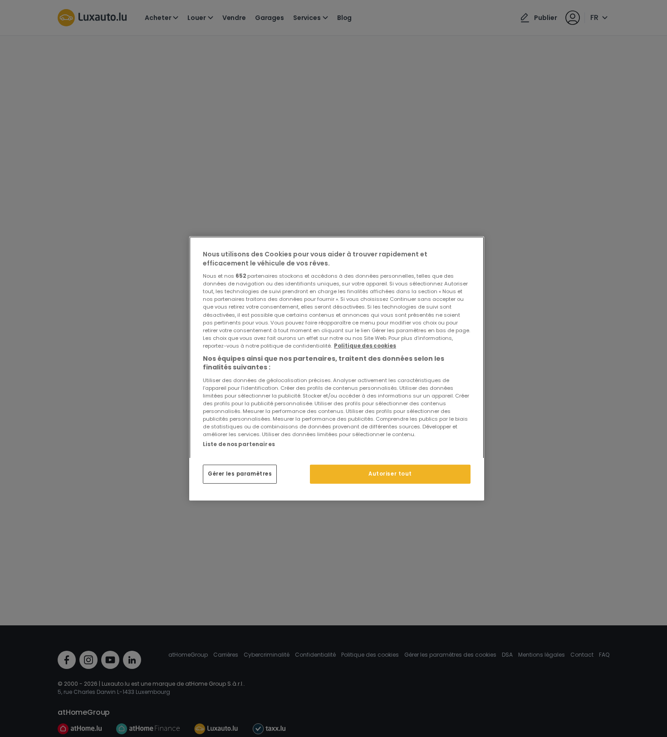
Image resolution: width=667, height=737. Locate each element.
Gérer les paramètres (240, 473)
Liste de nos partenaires (239, 444)
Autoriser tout (390, 473)
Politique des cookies (365, 345)
